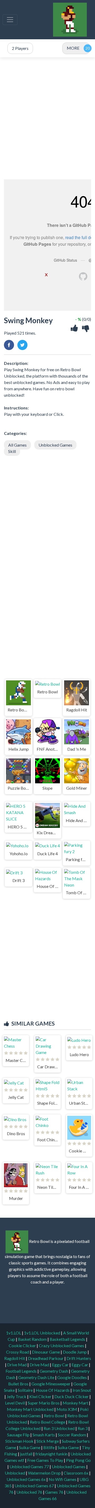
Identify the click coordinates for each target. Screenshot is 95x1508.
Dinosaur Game (46, 1351)
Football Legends (21, 1370)
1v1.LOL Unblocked (42, 1332)
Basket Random (33, 1339)
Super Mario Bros (44, 1402)
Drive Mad (17, 1364)
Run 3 (83, 1428)
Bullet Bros (18, 1383)
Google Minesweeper (51, 1383)
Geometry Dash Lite (36, 1377)
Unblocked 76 (29, 1491)
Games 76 (54, 1491)
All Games (17, 444)
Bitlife (49, 1447)
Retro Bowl (54, 1415)
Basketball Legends (68, 1339)
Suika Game (30, 1447)
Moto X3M (67, 1409)
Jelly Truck (17, 1396)
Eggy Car (60, 1364)
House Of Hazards (53, 1390)
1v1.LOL (14, 1332)
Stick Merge (48, 1441)
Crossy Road (18, 1351)
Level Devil (15, 1402)
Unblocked (15, 1472)
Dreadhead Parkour (46, 1358)
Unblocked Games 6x (26, 1479)
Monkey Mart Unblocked (30, 1409)
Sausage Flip (18, 1434)
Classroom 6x (76, 1472)
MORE (73, 47)
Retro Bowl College (48, 1421)
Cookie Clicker (23, 1345)
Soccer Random (72, 1434)
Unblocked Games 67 (34, 1485)
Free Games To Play (45, 1460)
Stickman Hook (19, 1441)
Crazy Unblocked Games (62, 1345)
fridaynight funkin (51, 1453)
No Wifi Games (63, 1479)
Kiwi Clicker (40, 1396)
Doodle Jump (75, 1351)
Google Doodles (72, 1377)
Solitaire (26, 1390)
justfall (26, 1453)
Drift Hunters (78, 1358)
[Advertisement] (47, 118)
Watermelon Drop (44, 1472)
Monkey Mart (76, 1402)
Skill (12, 451)
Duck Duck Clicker (71, 1396)
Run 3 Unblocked (59, 1428)
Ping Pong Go (78, 1460)
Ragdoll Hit (15, 1358)
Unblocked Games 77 (30, 1466)
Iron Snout (82, 1390)
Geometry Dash (54, 1370)
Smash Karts (44, 1434)
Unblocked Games (55, 444)
